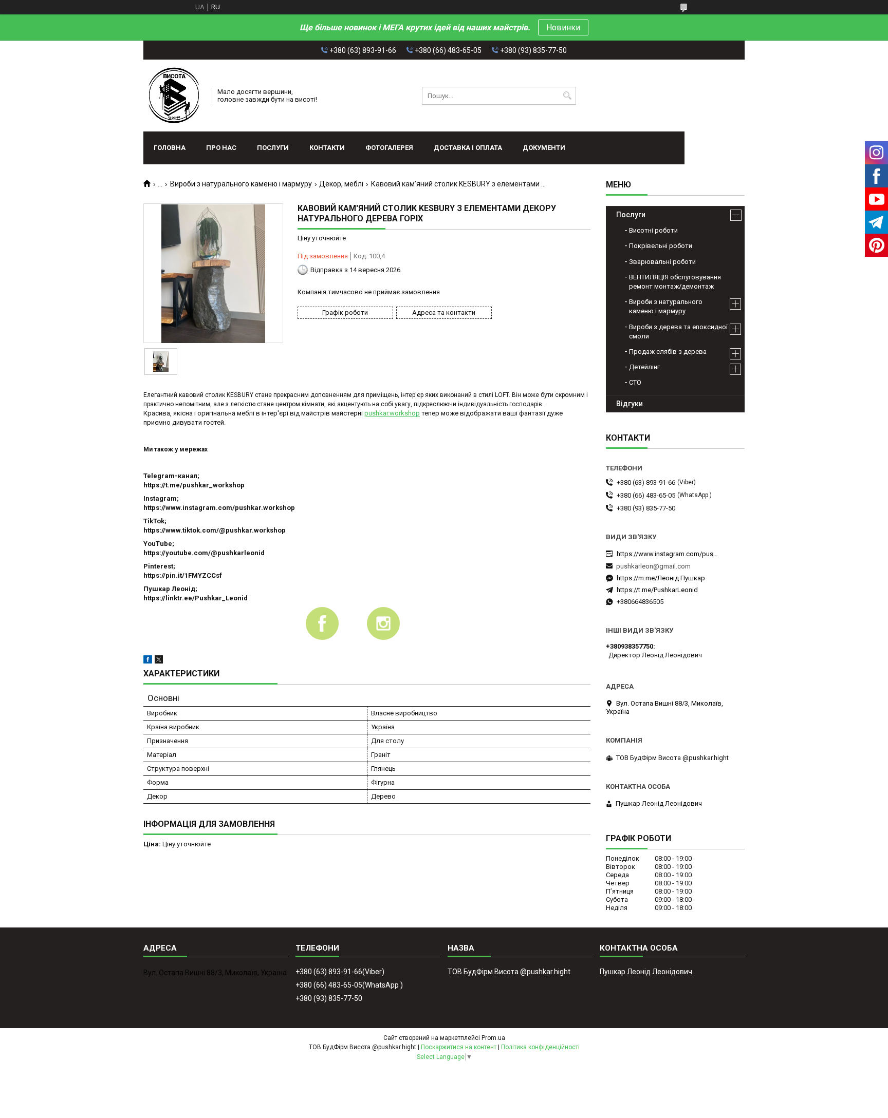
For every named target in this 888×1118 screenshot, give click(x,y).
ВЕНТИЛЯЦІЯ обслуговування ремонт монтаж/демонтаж (675, 281)
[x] (159, 661)
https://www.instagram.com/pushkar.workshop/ (668, 554)
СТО (635, 382)
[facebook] (147, 661)
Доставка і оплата (468, 147)
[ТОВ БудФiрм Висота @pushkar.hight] (174, 95)
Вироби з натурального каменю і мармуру (241, 184)
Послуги (273, 147)
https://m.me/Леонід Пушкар (661, 578)
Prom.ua (493, 1037)
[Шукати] (567, 96)
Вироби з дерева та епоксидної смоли (678, 331)
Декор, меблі (341, 184)
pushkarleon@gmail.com (653, 566)
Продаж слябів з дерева (668, 351)
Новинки (563, 27)
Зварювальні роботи (662, 262)
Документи (544, 147)
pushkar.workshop (392, 413)
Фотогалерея (389, 147)
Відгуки (629, 404)
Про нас (221, 147)
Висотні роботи (653, 230)
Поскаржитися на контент (458, 1047)
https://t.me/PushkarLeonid (657, 590)
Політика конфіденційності (540, 1047)
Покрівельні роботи (660, 246)
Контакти (327, 147)
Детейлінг (644, 367)
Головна (170, 147)
